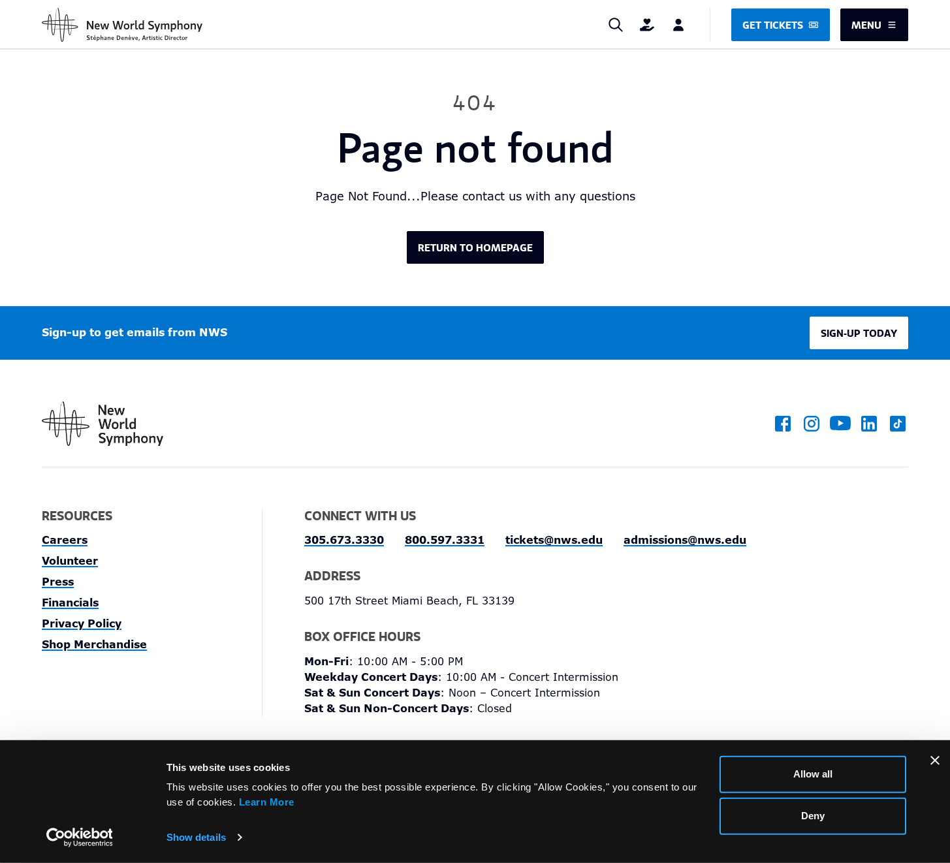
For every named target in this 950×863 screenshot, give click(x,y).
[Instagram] (811, 423)
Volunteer (70, 561)
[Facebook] (782, 423)
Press (58, 582)
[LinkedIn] (869, 423)
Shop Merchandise (94, 644)
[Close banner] (935, 760)
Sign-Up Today (859, 333)
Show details (196, 837)
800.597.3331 (444, 540)
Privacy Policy (81, 624)
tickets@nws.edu (554, 540)
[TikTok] (897, 423)
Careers (64, 540)
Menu (866, 25)
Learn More (266, 801)
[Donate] (647, 24)
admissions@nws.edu (685, 540)
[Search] (615, 24)
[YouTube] (840, 423)
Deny (813, 815)
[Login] (678, 24)
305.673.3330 (344, 540)
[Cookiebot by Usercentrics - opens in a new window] (79, 837)
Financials (70, 603)
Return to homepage (475, 247)
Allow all (812, 773)
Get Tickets (772, 25)
